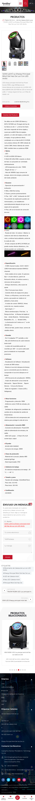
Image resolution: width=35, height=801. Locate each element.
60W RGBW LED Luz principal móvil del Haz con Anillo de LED (17, 653)
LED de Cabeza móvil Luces (24, 20)
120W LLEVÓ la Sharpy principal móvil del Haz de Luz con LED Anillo (17, 525)
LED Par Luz (5, 720)
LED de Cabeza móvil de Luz (10, 714)
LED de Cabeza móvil (11, 576)
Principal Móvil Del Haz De (13, 583)
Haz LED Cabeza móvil (12, 579)
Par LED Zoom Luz (7, 734)
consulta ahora (11, 106)
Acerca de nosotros (7, 687)
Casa (2, 683)
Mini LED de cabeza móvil (9, 724)
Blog (2, 697)
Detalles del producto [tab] (10, 115)
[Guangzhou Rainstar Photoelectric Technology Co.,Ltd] (6, 4)
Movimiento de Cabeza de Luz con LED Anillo (17, 569)
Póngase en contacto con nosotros (12, 694)
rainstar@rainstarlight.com (25, 770)
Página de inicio (10, 20)
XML (2, 704)
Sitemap (4, 701)
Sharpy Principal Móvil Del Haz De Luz (17, 573)
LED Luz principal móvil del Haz (10, 731)
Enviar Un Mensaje (17, 797)
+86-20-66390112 (12, 765)
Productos (4, 690)
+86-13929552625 (17, 774)
